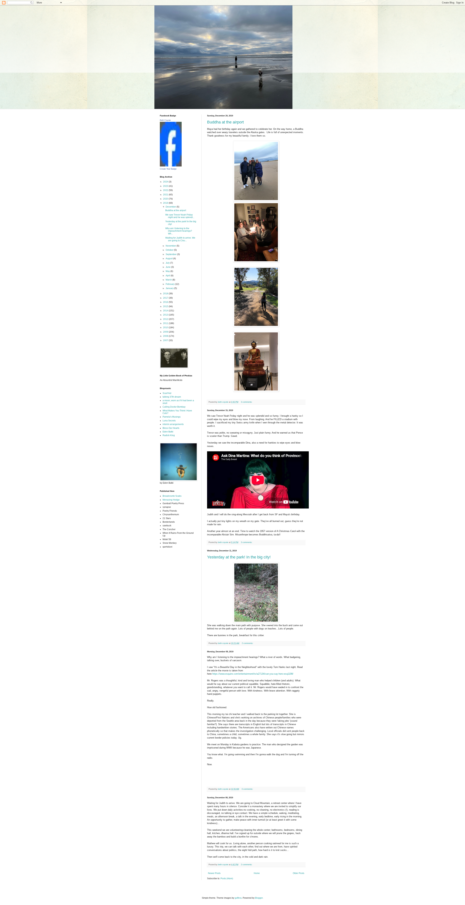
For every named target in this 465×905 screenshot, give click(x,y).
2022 (166, 190)
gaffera (238, 898)
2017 (166, 298)
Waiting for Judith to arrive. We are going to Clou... (180, 239)
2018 (166, 293)
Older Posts (298, 873)
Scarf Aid (167, 393)
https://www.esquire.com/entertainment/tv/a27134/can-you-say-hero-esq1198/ (252, 673)
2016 (166, 302)
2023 (166, 186)
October (170, 250)
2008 (166, 336)
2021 (166, 194)
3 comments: (247, 402)
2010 (166, 327)
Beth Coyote (165, 120)
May (168, 271)
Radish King (169, 435)
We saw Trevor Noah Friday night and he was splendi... (179, 216)
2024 (166, 181)
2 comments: (248, 643)
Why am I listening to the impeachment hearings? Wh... (178, 231)
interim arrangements (173, 424)
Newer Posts (214, 873)
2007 (166, 340)
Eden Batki (168, 431)
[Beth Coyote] (171, 165)
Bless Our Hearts (171, 428)
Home (257, 873)
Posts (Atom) (227, 878)
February (170, 284)
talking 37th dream (172, 397)
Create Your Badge (168, 169)
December (171, 207)
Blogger (259, 898)
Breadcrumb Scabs (172, 496)
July (168, 263)
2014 (166, 310)
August (169, 258)
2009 (166, 332)
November (171, 246)
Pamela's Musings (172, 417)
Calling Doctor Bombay (174, 407)
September (171, 254)
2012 (166, 319)
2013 (166, 315)
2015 (166, 306)
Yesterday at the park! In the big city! (239, 557)
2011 (166, 323)
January (170, 288)
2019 (166, 203)
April (168, 275)
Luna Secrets (169, 420)
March (169, 279)
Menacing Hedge (171, 500)
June (168, 267)
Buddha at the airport (225, 122)
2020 (166, 199)
